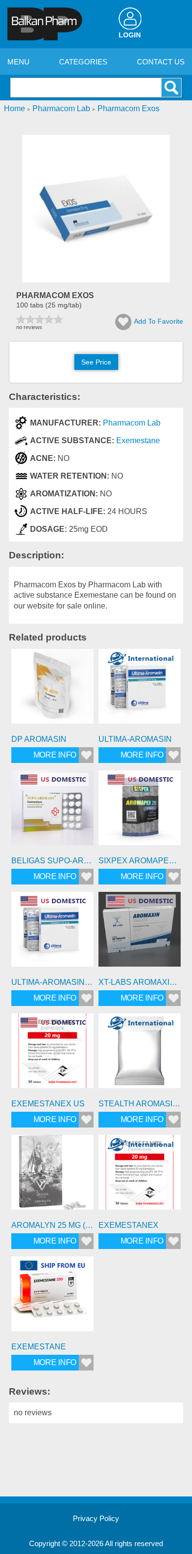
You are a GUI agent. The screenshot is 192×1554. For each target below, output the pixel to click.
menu (18, 62)
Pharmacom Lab (131, 423)
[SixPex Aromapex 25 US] (139, 811)
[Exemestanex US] (52, 1054)
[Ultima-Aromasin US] (52, 933)
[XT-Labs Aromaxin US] (139, 933)
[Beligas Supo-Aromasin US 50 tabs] (52, 811)
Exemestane (138, 440)
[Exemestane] (52, 1297)
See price (96, 362)
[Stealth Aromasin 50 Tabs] (139, 1054)
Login (130, 35)
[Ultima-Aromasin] (139, 690)
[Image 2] (96, 279)
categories (83, 62)
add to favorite (158, 321)
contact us (161, 62)
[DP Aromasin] (52, 690)
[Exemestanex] (139, 1176)
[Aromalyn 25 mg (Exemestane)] (52, 1176)
